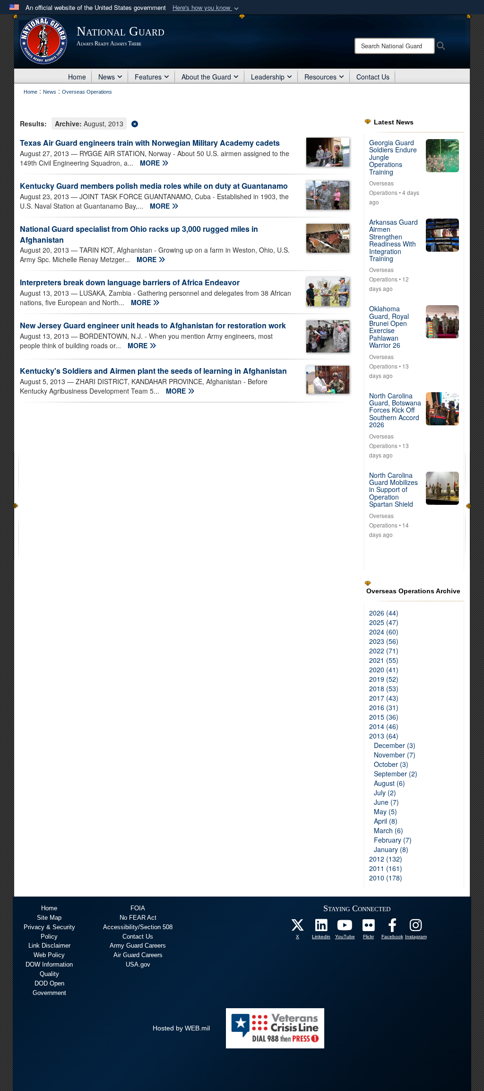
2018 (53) (383, 688)
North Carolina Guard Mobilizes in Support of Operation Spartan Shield (393, 489)
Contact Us (372, 76)
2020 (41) (383, 669)
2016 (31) (383, 707)
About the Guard (206, 76)
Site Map (49, 917)
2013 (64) (383, 735)
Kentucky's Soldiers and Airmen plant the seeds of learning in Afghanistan (153, 370)
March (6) (388, 830)
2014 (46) (383, 726)
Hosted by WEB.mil (181, 1028)
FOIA (137, 908)
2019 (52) (383, 679)
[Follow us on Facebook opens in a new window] (392, 928)
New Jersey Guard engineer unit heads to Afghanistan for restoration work (153, 325)
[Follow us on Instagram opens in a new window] (416, 928)
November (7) (394, 754)
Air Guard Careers (138, 955)
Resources (320, 76)
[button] (207, 8)
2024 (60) (383, 631)
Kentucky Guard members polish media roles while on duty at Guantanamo (154, 185)
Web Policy (49, 955)
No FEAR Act (138, 917)
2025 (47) (383, 622)
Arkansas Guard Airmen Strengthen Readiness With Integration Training (393, 240)
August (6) (389, 783)
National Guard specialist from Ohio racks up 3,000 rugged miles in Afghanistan (139, 234)
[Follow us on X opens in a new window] (298, 928)
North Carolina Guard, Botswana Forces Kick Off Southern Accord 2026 (395, 410)
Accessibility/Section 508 (138, 927)
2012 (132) (385, 858)
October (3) (391, 764)
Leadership (268, 76)
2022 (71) (383, 650)
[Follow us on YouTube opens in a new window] (345, 928)
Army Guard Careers (138, 945)
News (106, 76)
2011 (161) (385, 868)
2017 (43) (383, 698)
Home (77, 76)
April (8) (386, 821)
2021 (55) (383, 660)
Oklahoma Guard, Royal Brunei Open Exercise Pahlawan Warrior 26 (389, 327)
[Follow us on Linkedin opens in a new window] (321, 928)
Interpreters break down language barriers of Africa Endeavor (130, 282)
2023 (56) (383, 641)
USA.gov (138, 964)
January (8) (391, 849)
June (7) (386, 802)
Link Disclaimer (49, 945)
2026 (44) (383, 612)
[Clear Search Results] (185, 122)
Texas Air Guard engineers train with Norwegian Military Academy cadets (150, 142)
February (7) (393, 840)
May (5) (385, 811)
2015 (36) (383, 716)
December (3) (394, 745)
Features (148, 76)
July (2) (385, 792)
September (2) (395, 773)
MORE (151, 162)
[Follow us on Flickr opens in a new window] (368, 928)
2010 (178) (385, 877)
